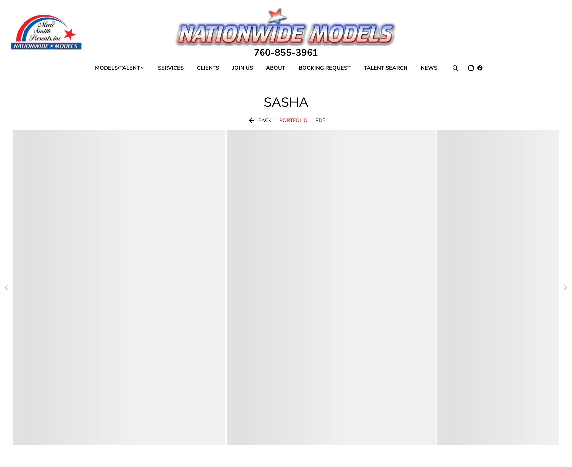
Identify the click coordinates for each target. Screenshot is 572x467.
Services (171, 68)
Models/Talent (120, 68)
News (429, 68)
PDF (320, 120)
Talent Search (385, 68)
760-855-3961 (286, 52)
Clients (208, 68)
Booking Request (325, 68)
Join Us (242, 68)
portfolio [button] (293, 120)
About (275, 68)
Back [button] (259, 120)
